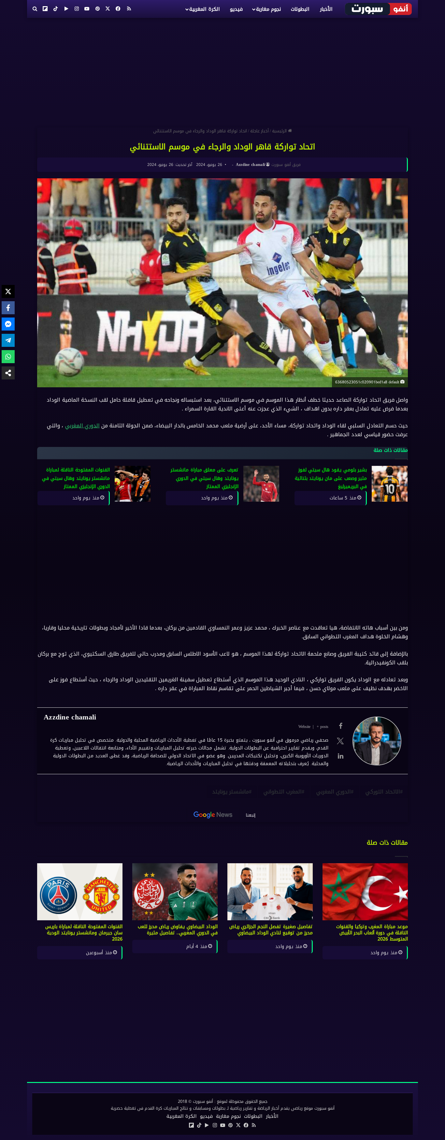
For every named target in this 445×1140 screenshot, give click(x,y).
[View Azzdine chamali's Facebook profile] (340, 726)
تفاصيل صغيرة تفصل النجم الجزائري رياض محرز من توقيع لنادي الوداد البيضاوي (271, 929)
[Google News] (213, 815)
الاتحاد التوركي (383, 792)
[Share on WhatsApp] (8, 356)
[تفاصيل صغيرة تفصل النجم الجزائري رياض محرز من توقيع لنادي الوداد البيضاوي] (270, 891)
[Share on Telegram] (8, 340)
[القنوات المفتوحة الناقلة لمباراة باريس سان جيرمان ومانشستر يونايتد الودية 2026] (79, 891)
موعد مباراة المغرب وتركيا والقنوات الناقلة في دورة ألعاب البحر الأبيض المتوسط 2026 (372, 932)
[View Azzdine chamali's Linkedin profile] (340, 756)
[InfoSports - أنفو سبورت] (378, 8)
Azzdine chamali (250, 164)
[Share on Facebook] (8, 307)
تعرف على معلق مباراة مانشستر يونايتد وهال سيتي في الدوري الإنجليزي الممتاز (204, 478)
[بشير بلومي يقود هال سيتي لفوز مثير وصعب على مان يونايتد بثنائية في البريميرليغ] (390, 484)
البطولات (300, 9)
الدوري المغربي (82, 426)
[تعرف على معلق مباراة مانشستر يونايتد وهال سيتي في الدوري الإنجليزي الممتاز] (261, 484)
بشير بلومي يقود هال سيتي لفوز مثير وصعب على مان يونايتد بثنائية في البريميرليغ (331, 478)
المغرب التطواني (283, 792)
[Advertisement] (222, 70)
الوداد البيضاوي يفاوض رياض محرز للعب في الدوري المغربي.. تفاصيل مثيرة (178, 929)
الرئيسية (280, 131)
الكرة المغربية (204, 9)
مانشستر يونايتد (230, 792)
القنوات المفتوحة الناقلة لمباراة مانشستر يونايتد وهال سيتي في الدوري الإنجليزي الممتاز (76, 478)
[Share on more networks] (8, 372)
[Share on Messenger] (8, 324)
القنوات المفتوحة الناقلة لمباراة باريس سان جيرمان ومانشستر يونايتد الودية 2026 (83, 932)
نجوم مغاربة (268, 9)
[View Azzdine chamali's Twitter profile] (340, 741)
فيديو (236, 9)
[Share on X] (8, 291)
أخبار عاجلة (259, 131)
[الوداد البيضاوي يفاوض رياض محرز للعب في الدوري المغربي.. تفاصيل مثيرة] (175, 891)
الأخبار (326, 9)
